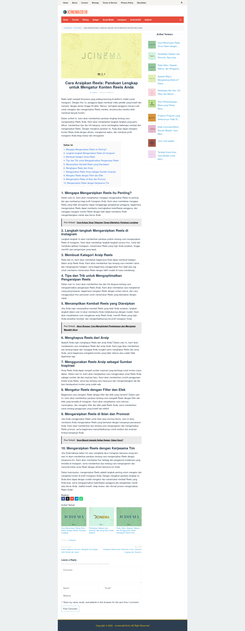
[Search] (180, 19)
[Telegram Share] (76, 499)
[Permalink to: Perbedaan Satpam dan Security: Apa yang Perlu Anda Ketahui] (101, 516)
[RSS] (182, 2)
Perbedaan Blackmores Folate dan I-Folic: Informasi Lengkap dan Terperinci (122, 549)
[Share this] (63, 499)
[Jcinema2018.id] (75, 11)
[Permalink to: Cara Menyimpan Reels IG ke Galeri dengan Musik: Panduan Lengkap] (73, 516)
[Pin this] (72, 499)
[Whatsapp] (81, 499)
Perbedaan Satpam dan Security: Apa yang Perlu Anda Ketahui (101, 530)
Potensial (72, 540)
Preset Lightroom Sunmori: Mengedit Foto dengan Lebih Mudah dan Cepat (79, 549)
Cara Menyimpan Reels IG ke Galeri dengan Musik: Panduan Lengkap (73, 530)
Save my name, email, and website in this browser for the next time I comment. (101, 602)
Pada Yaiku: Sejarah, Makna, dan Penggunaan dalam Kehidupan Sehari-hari (128, 530)
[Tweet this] (68, 499)
